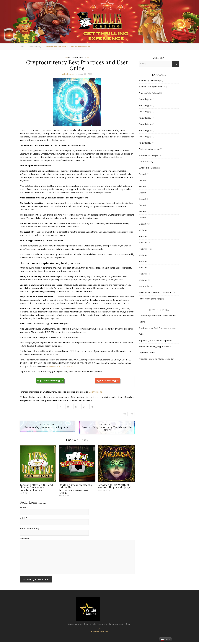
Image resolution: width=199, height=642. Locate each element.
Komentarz (25, 538)
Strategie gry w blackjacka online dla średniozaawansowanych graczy (75, 488)
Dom (22, 46)
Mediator (143, 230)
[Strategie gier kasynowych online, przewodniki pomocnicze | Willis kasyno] (99, 609)
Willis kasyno (68, 74)
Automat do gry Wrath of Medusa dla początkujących (115, 486)
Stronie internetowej (29, 528)
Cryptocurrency (34, 46)
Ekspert (142, 174)
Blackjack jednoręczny (149, 149)
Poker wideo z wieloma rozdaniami (155, 292)
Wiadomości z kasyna (148, 155)
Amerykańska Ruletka (149, 93)
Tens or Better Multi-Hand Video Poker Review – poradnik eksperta (36, 487)
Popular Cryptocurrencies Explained (155, 340)
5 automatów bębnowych (150, 86)
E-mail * (23, 517)
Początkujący (145, 99)
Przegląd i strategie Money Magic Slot (156, 358)
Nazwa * (24, 507)
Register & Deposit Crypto (50, 380)
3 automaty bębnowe (149, 80)
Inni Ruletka (144, 286)
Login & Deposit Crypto (107, 380)
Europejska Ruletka (148, 167)
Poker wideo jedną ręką (150, 298)
